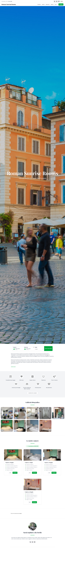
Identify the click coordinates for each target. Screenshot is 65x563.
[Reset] (33, 347)
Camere (43, 4)
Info (10, 472)
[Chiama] (55, 1)
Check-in (14, 347)
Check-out (26, 347)
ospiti (36, 347)
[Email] (59, 1)
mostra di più (13, 366)
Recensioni (48, 4)
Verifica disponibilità (48, 348)
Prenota (61, 4)
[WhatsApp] (57, 1)
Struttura (39, 4)
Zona (55, 4)
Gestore (52, 4)
